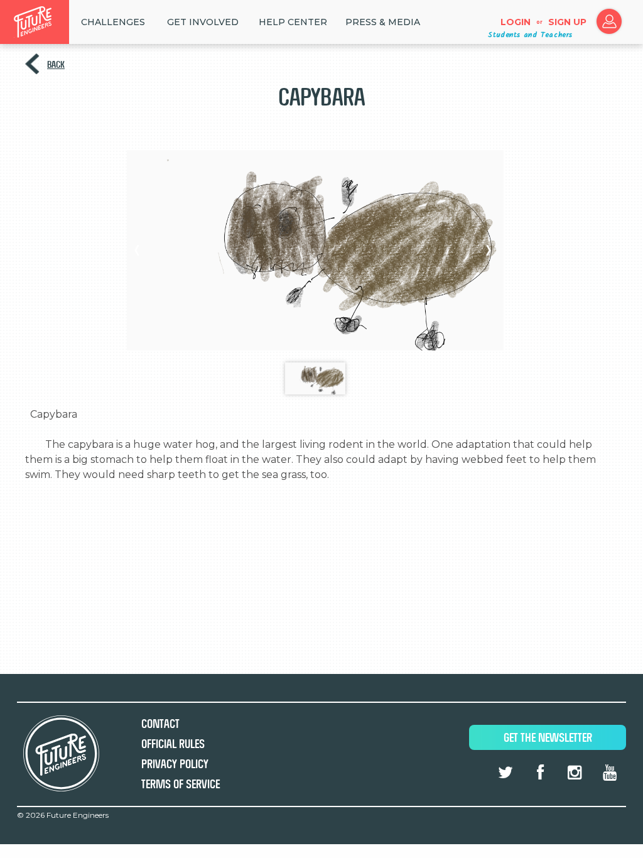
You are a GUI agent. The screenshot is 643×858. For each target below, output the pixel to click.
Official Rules (173, 744)
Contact (160, 723)
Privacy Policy (174, 764)
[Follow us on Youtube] (609, 772)
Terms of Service (180, 784)
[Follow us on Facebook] (540, 772)
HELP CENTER (293, 22)
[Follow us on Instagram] (574, 772)
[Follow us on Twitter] (505, 772)
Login (515, 22)
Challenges (113, 22)
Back (56, 64)
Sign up (567, 22)
